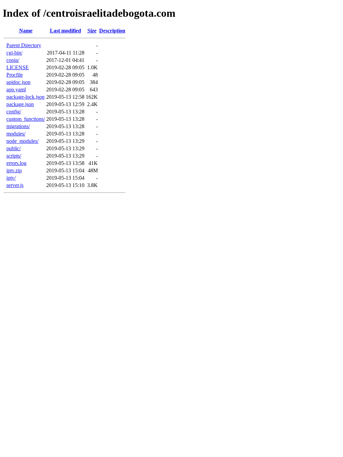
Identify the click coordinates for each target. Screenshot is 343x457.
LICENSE (17, 67)
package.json (20, 104)
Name (25, 30)
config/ (13, 111)
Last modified (65, 30)
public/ (13, 148)
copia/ (12, 60)
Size (91, 30)
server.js (14, 185)
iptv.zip (14, 170)
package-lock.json (25, 97)
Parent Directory (23, 45)
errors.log (16, 163)
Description (112, 30)
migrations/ (18, 126)
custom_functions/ (25, 119)
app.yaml (16, 89)
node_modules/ (22, 141)
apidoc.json (18, 82)
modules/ (15, 133)
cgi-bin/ (14, 53)
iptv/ (11, 178)
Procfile (14, 75)
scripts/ (13, 156)
